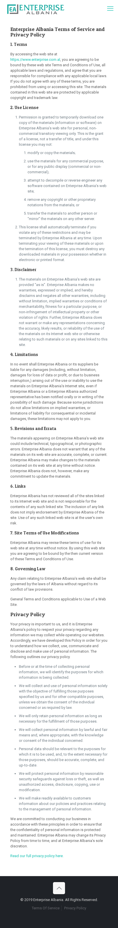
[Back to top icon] (59, 888)
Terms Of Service (46, 908)
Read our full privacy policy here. (37, 856)
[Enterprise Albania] (35, 8)
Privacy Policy (75, 908)
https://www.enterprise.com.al (35, 59)
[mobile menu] (110, 8)
